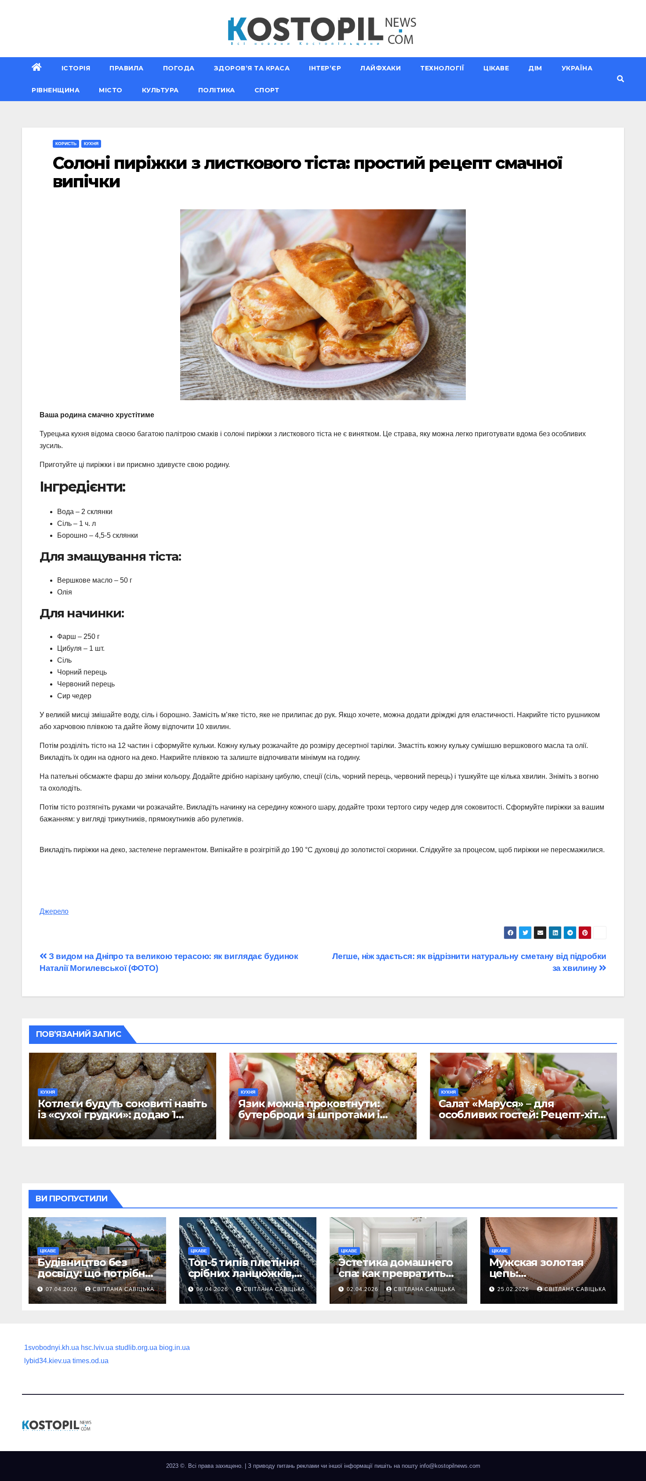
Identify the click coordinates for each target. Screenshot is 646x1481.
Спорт (266, 90)
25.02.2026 (514, 1289)
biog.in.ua (174, 1347)
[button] (620, 79)
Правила (126, 68)
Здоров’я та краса (252, 68)
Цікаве (496, 68)
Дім (535, 68)
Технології (442, 68)
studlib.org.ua (136, 1347)
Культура (160, 90)
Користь (65, 143)
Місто (111, 90)
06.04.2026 (213, 1289)
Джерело (54, 911)
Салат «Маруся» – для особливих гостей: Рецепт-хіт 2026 (518, 1114)
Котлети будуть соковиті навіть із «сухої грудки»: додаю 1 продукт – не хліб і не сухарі (122, 1114)
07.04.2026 (62, 1289)
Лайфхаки (380, 68)
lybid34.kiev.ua (47, 1360)
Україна (577, 68)
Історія (76, 68)
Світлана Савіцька (123, 1289)
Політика (216, 90)
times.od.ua (91, 1360)
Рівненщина (56, 90)
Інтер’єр (325, 68)
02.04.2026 (363, 1289)
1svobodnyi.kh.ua (51, 1347)
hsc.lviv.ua (97, 1347)
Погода (179, 68)
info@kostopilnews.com (450, 1466)
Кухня (91, 143)
